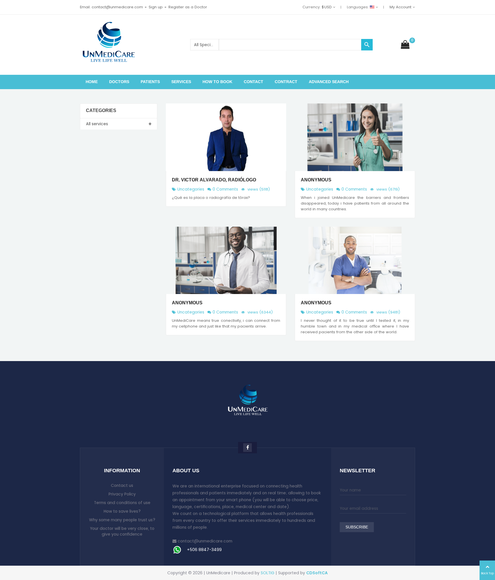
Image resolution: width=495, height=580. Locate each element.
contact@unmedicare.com (205, 541)
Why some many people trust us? (122, 520)
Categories (101, 111)
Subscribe (356, 527)
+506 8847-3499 (204, 549)
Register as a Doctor (187, 7)
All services (97, 124)
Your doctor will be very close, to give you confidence (122, 531)
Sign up (156, 7)
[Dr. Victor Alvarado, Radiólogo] (226, 137)
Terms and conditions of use (122, 502)
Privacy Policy (122, 494)
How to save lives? (122, 511)
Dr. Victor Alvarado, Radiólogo (214, 180)
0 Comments (225, 189)
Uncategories (190, 189)
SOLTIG (267, 573)
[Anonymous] (355, 137)
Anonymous (316, 180)
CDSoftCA (317, 573)
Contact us (122, 485)
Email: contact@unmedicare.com (111, 7)
